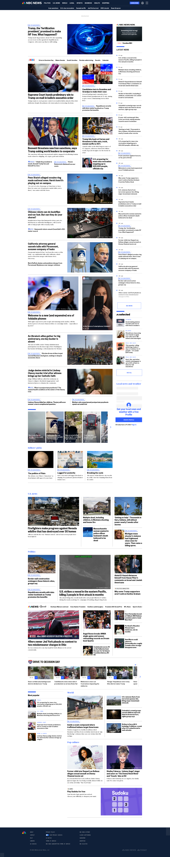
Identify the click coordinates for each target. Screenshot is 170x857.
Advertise (82, 841)
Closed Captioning (85, 835)
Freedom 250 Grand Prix (113, 607)
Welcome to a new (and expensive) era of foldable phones (51, 316)
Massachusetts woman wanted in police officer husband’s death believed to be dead (129, 216)
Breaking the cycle (95, 472)
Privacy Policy (50, 832)
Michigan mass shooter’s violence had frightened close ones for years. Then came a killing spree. (133, 539)
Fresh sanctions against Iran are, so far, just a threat (129, 157)
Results (97, 60)
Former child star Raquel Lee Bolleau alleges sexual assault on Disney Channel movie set (129, 242)
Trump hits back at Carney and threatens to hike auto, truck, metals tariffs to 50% (95, 141)
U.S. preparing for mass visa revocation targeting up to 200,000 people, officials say (102, 164)
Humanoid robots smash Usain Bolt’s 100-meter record (46, 230)
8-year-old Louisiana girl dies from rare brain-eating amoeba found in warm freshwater (129, 119)
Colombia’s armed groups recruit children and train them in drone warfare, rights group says (129, 107)
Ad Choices (33, 844)
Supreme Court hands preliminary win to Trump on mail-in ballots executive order (50, 96)
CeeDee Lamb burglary (95, 607)
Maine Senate (60, 60)
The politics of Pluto (36, 473)
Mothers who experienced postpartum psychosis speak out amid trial (90, 403)
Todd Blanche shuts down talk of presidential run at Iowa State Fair (66, 683)
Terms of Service (51, 841)
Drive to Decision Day (46, 60)
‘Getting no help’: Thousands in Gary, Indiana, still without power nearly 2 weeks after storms (129, 131)
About (31, 832)
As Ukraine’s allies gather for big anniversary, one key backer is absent (44, 338)
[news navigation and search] (147, 3)
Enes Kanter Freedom (77, 607)
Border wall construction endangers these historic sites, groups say (129, 283)
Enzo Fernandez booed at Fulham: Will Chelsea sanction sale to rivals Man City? (133, 617)
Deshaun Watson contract (59, 607)
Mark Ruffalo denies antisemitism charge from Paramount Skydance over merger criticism (45, 264)
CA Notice (49, 838)
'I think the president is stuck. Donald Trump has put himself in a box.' (40, 164)
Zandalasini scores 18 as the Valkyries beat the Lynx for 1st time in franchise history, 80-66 (101, 651)
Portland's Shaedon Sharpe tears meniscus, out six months (132, 629)
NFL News (127, 607)
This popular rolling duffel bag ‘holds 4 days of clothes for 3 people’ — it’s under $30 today (133, 348)
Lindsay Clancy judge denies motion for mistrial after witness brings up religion (49, 737)
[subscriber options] (142, 3)
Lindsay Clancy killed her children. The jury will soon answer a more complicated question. (47, 403)
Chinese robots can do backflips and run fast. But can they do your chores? (45, 214)
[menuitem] (47, 3)
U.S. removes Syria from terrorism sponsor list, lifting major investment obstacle (128, 192)
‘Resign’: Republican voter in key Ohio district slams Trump (118, 683)
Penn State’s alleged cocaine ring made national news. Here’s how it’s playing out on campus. (45, 180)
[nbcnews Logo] (24, 832)
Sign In (134, 424)
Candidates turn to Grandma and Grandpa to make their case (96, 90)
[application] (53, 78)
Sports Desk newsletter (141, 607)
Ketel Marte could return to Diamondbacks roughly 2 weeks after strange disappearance (133, 643)
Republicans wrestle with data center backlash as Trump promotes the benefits (96, 108)
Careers (32, 841)
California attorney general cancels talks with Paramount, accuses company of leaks (43, 246)
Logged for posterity (66, 472)
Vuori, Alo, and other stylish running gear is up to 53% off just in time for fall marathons (133, 362)
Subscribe (82, 838)
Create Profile (128, 420)
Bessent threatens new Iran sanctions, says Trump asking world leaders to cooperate (52, 149)
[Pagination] (135, 664)
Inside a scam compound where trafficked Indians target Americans (82, 725)
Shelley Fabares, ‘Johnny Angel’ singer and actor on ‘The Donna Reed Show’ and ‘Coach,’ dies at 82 (123, 773)
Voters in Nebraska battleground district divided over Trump (39, 683)
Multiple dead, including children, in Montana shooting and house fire (129, 72)
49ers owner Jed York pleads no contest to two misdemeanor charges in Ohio (129, 295)
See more (129, 306)
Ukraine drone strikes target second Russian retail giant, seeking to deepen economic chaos (45, 355)
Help (31, 838)
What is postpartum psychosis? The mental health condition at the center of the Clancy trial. (46, 389)
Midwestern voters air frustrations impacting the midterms (90, 684)
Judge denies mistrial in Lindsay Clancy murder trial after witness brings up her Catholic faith (44, 373)
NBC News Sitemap (85, 832)
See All (129, 372)
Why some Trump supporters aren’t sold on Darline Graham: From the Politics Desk (128, 180)
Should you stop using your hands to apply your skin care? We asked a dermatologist (133, 335)
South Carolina (72, 60)
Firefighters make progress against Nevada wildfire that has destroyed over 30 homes (52, 529)
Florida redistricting (86, 60)
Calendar (105, 60)
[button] (72, 3)
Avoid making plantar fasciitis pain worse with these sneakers (133, 323)
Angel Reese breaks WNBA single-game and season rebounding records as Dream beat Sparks (96, 637)
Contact (32, 835)
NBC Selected (83, 844)
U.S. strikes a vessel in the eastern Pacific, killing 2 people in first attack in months (130, 60)
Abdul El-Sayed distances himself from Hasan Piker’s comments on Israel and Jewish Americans (130, 84)
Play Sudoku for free (76, 791)
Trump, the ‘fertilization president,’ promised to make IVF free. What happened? (44, 31)
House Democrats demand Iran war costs (64, 164)
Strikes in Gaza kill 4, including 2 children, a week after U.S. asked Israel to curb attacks (129, 95)
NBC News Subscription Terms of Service (58, 844)
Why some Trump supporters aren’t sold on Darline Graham (127, 592)
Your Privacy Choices (55, 835)
